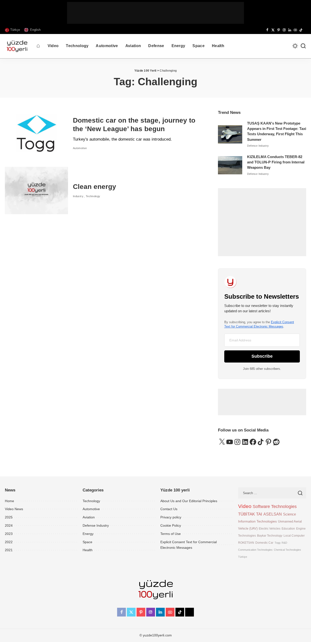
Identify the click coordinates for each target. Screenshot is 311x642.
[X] (273, 30)
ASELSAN (272, 514)
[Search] (303, 46)
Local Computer (294, 535)
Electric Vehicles (269, 528)
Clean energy (94, 186)
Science (289, 514)
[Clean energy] (36, 190)
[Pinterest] (278, 30)
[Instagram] (284, 30)
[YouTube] (295, 30)
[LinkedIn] (290, 30)
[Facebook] (267, 30)
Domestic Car (264, 542)
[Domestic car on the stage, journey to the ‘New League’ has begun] (36, 133)
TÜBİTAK (246, 514)
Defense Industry (258, 145)
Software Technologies (275, 506)
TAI (259, 514)
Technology (93, 196)
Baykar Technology (269, 535)
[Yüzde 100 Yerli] (17, 46)
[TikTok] (301, 30)
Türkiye (242, 556)
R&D (284, 542)
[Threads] (305, 30)
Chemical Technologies (287, 549)
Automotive (80, 148)
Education (288, 528)
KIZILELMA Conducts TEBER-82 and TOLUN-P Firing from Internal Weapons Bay (275, 162)
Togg (277, 542)
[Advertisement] (155, 13)
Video (244, 506)
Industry (78, 196)
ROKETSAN (246, 542)
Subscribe (262, 356)
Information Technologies (257, 521)
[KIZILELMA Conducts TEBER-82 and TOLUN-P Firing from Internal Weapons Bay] (230, 165)
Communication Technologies (255, 549)
